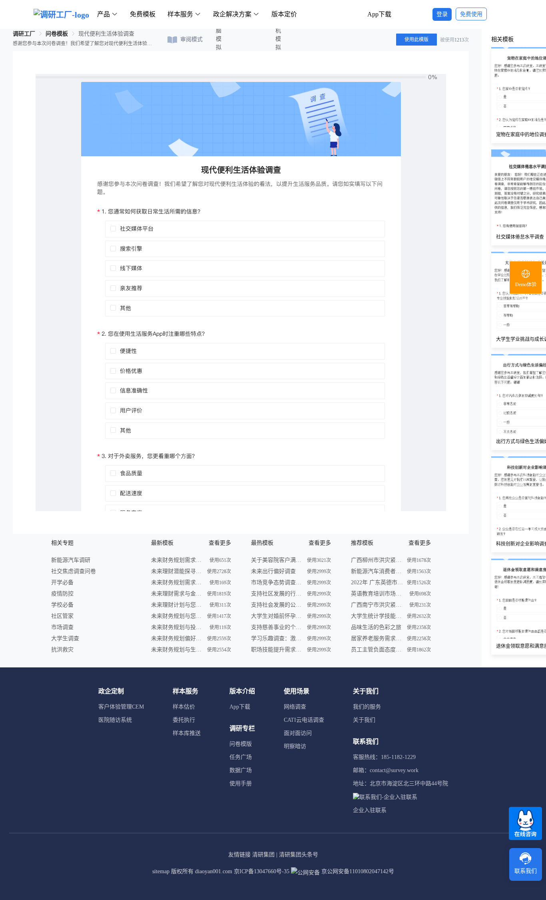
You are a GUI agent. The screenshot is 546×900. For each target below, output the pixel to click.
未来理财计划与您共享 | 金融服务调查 (177, 605)
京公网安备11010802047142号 (357, 871)
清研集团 (263, 855)
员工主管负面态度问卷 (377, 650)
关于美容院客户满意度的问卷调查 (277, 560)
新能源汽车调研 (70, 560)
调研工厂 (24, 34)
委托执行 (184, 720)
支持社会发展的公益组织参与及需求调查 (277, 605)
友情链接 (239, 855)
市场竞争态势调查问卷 (277, 582)
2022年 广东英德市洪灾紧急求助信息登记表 (377, 582)
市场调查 (62, 627)
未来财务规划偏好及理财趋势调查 (177, 638)
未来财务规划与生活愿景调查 (177, 650)
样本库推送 (187, 733)
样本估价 (184, 707)
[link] (24, 34)
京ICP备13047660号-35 (261, 871)
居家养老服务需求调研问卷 (377, 638)
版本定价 (284, 14)
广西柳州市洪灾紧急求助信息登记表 (377, 560)
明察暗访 (295, 746)
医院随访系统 (115, 720)
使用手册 (240, 784)
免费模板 (142, 14)
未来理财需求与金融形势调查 (177, 594)
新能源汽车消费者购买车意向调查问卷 (377, 571)
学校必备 (62, 605)
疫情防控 (62, 594)
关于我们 (364, 720)
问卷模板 (57, 34)
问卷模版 (240, 744)
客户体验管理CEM (121, 707)
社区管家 (62, 616)
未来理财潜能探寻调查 (177, 571)
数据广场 (240, 770)
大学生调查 (65, 638)
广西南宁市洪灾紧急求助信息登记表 (377, 605)
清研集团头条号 (298, 855)
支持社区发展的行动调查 (277, 594)
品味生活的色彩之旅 (376, 627)
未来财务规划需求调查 (177, 560)
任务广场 (240, 757)
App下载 (379, 14)
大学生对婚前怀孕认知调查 (277, 616)
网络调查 (295, 707)
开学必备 (62, 582)
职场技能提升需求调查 (277, 650)
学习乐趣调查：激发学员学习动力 (277, 638)
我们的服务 (367, 707)
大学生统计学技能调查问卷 (377, 616)
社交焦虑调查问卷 (73, 571)
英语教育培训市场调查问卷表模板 (377, 594)
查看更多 (220, 543)
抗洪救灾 (62, 650)
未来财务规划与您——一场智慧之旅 (177, 616)
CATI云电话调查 (304, 720)
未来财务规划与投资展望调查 (177, 627)
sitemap (160, 871)
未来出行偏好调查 (273, 571)
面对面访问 (298, 733)
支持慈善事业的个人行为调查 (277, 627)
